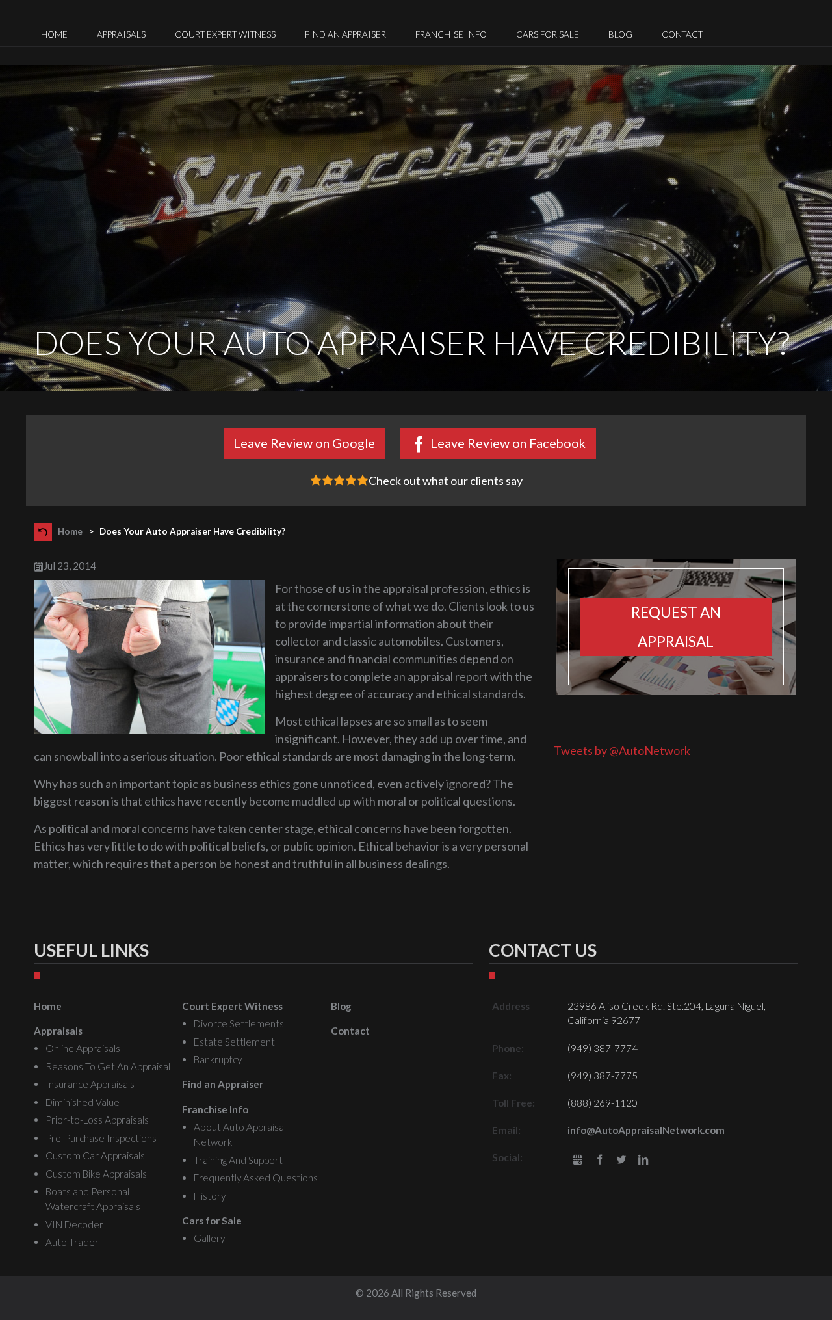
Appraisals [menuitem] (121, 34)
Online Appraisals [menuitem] (83, 1048)
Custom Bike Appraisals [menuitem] (96, 1174)
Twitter (622, 1160)
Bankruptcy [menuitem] (218, 1059)
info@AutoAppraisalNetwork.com (646, 1130)
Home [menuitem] (54, 34)
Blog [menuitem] (620, 34)
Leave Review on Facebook (508, 443)
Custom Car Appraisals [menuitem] (95, 1155)
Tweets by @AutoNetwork (622, 750)
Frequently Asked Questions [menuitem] (256, 1177)
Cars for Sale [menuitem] (547, 34)
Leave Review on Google (304, 443)
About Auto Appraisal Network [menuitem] (240, 1134)
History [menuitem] (210, 1196)
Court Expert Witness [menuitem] (225, 34)
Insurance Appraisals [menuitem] (90, 1084)
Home (70, 531)
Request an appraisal (676, 626)
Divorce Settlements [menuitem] (239, 1023)
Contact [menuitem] (682, 34)
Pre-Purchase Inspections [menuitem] (101, 1138)
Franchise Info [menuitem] (451, 34)
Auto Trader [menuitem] (72, 1242)
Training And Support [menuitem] (238, 1160)
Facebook (600, 1160)
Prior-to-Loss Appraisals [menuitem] (97, 1120)
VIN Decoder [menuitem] (74, 1224)
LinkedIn (643, 1160)
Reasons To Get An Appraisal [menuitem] (108, 1066)
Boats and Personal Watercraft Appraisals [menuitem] (93, 1198)
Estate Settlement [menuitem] (234, 1042)
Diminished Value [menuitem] (83, 1102)
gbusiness (577, 1160)
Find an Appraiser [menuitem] (345, 34)
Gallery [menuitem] (209, 1238)
